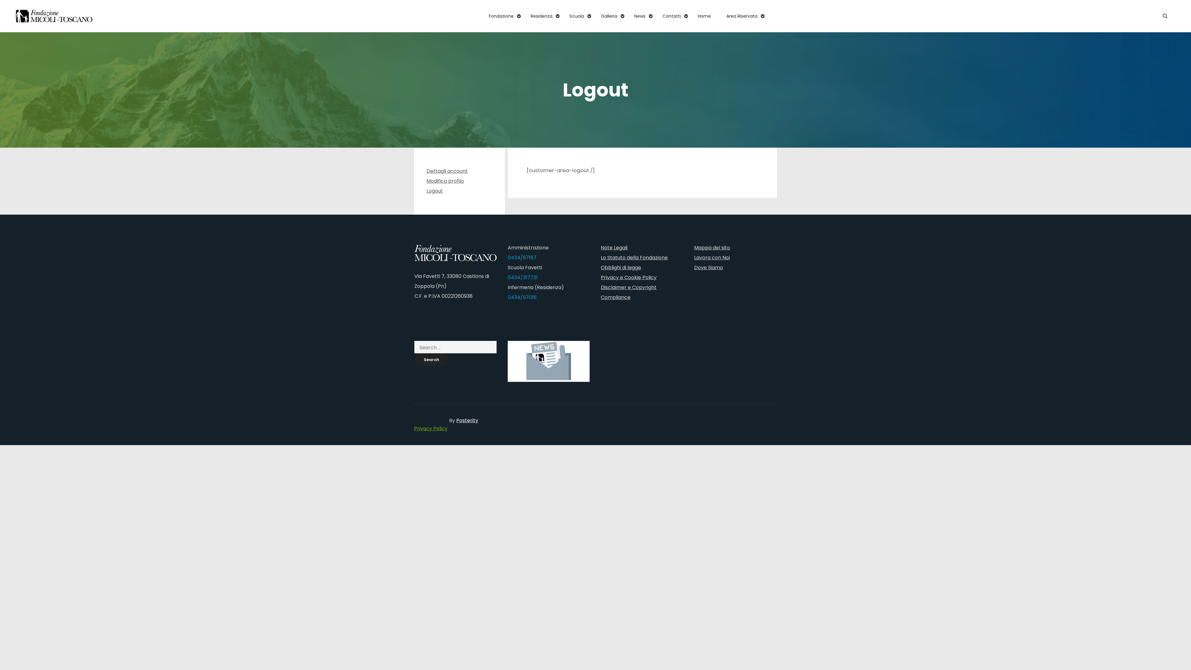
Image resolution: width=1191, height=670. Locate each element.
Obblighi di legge (621, 267)
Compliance (616, 297)
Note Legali (614, 247)
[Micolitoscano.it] (54, 16)
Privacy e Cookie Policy (629, 277)
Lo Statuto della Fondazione (634, 257)
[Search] (1165, 16)
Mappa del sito (712, 247)
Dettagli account (447, 171)
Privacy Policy (431, 428)
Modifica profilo (445, 181)
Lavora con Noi (712, 257)
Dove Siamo (708, 267)
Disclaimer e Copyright (629, 287)
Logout (434, 190)
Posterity (467, 420)
